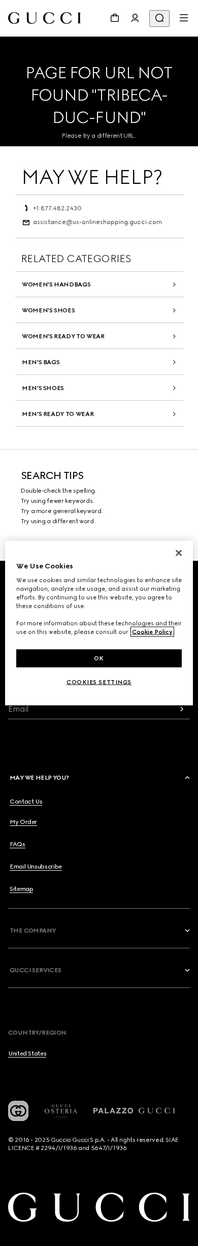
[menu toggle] (184, 18)
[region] (99, 623)
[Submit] (182, 709)
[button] (100, 777)
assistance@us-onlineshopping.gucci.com (97, 222)
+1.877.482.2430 (57, 208)
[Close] (179, 552)
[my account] (135, 18)
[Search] (159, 18)
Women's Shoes (48, 310)
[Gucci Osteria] (61, 1111)
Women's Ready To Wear (63, 336)
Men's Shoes (43, 388)
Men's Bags (40, 362)
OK (99, 657)
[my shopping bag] (115, 18)
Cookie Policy (152, 631)
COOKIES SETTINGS (99, 682)
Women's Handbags (56, 284)
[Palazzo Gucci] (134, 1111)
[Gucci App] (18, 1111)
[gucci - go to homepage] (44, 18)
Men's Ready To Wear (57, 414)
